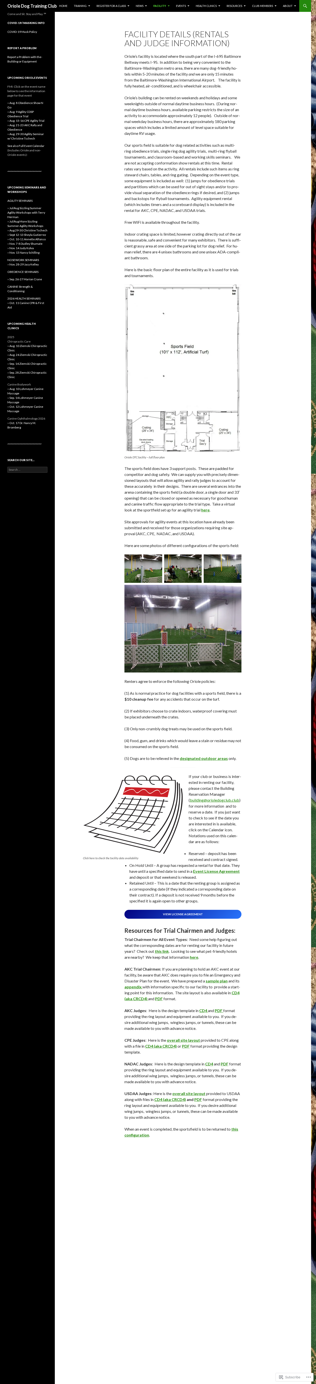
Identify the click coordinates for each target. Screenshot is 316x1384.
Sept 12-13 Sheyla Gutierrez (28, 235)
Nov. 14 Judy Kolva (21, 248)
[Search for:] (27, 469)
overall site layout (183, 1040)
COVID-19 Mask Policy (22, 32)
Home (63, 5)
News (139, 5)
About (288, 5)
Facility (159, 5)
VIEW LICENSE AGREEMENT (183, 914)
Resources (234, 5)
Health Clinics (206, 5)
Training (80, 5)
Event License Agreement (216, 871)
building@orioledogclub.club (214, 800)
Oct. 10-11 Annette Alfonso (27, 239)
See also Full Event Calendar (25, 150)
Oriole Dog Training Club (32, 6)
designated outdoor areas (204, 758)
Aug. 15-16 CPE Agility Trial (26, 120)
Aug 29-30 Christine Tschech (28, 230)
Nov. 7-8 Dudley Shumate (25, 243)
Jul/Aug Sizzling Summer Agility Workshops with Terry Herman (26, 212)
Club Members (262, 5)
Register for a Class (111, 5)
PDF (159, 998)
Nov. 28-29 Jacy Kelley (24, 264)
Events (181, 5)
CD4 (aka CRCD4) (161, 1046)
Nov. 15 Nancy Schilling (24, 252)
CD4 (209, 1063)
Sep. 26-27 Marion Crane (25, 279)
